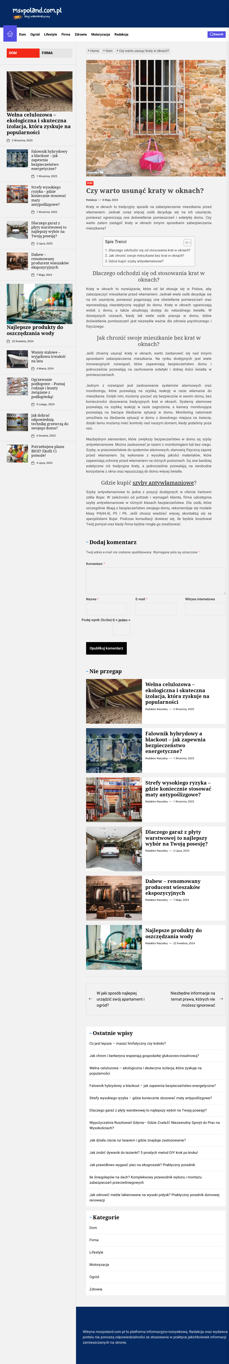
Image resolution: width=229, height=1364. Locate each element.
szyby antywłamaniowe (163, 482)
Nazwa (92, 599)
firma (47, 53)
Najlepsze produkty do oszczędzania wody (35, 330)
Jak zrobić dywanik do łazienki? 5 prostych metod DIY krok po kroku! (143, 1152)
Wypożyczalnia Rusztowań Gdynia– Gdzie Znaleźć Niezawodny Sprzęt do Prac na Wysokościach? (154, 1125)
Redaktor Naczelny (156, 709)
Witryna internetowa (200, 599)
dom (13, 53)
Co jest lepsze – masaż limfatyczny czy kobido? (127, 1043)
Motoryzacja (100, 34)
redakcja (91, 200)
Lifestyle (50, 34)
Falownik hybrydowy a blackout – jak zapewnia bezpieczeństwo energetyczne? (175, 742)
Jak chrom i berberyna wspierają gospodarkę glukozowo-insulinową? (144, 1056)
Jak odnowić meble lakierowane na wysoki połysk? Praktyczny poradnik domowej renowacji (154, 1197)
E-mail (142, 599)
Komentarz (95, 563)
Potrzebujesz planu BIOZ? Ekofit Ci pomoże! (47, 451)
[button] (185, 243)
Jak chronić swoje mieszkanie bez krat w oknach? (146, 255)
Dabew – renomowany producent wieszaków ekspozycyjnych (50, 261)
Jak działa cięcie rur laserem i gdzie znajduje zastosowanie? (137, 1140)
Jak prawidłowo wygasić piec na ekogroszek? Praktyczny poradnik (142, 1165)
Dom (22, 34)
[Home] (10, 35)
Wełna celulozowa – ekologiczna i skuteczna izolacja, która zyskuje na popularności (39, 123)
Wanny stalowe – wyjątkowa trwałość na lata (48, 356)
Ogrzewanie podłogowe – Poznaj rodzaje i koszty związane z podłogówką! (48, 388)
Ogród (35, 34)
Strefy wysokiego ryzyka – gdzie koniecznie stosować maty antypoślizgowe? (48, 196)
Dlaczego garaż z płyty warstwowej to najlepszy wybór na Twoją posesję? (48, 229)
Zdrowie (81, 34)
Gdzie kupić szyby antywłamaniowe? (136, 261)
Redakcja (121, 34)
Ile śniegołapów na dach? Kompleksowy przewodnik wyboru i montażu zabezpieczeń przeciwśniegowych (145, 1180)
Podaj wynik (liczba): (97, 619)
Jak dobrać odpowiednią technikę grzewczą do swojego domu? (49, 422)
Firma (65, 34)
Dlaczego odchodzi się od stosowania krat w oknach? (149, 250)
